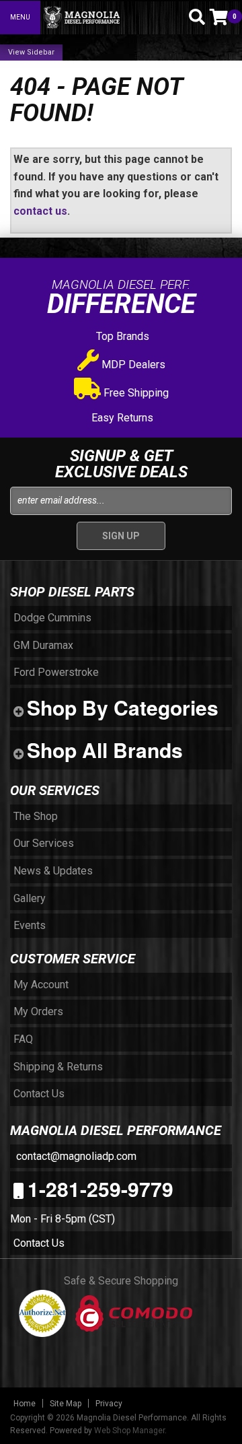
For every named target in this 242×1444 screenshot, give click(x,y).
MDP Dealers (132, 364)
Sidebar (40, 52)
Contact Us (39, 1243)
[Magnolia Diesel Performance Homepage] (109, 17)
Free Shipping (135, 392)
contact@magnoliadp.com (74, 1156)
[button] (173, 17)
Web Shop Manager (129, 1430)
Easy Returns (121, 417)
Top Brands (121, 336)
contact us (40, 211)
